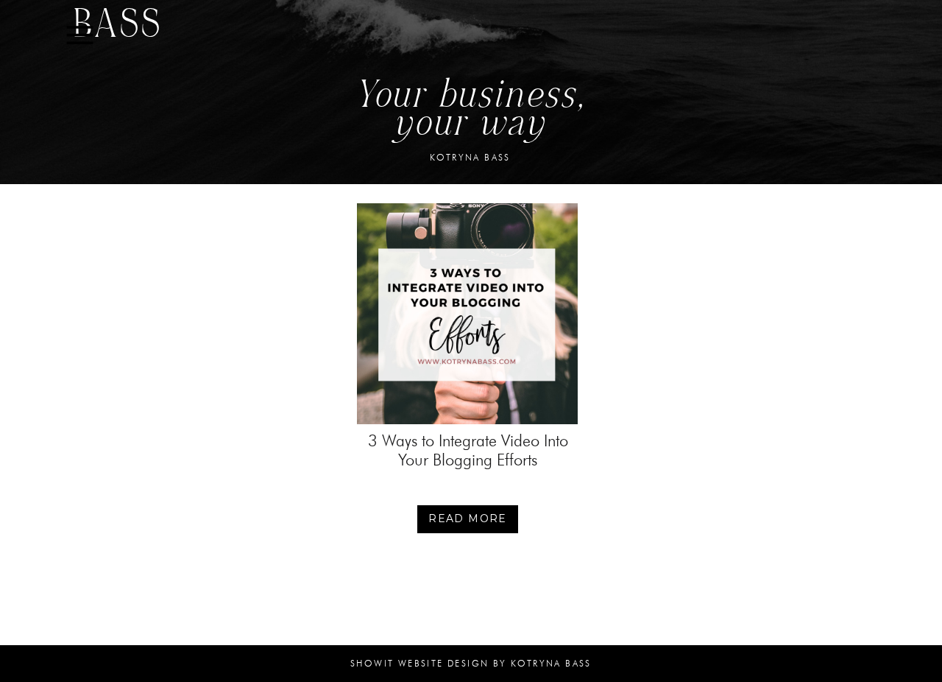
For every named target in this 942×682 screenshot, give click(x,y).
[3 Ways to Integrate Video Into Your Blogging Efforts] (467, 313)
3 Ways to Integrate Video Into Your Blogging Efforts (468, 450)
